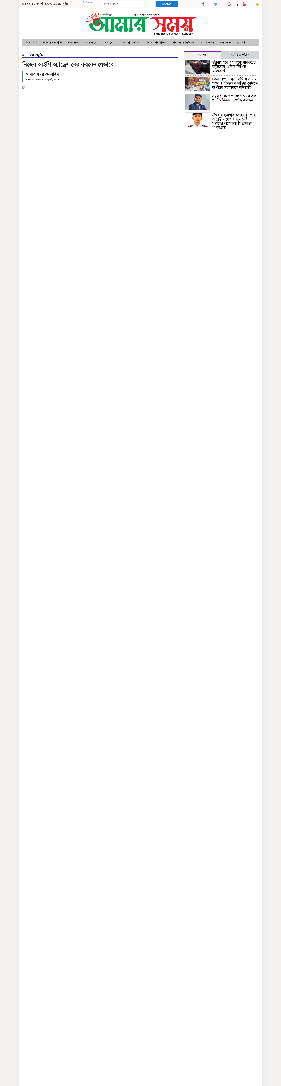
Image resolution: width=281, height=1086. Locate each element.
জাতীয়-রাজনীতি (52, 42)
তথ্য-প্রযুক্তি (36, 55)
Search (166, 4)
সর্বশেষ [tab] (202, 55)
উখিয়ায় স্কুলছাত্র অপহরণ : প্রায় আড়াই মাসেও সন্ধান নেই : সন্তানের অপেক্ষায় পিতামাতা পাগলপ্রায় (234, 121)
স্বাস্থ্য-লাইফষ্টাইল (130, 42)
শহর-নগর (73, 42)
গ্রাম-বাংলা (91, 42)
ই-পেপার (242, 42)
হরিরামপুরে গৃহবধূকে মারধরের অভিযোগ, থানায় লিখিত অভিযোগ (234, 66)
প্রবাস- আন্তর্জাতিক (156, 42)
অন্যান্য (224, 42)
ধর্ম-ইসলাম (207, 42)
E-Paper (88, 2)
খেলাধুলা (109, 42)
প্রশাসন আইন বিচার (184, 42)
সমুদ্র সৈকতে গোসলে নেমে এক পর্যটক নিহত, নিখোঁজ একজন (234, 98)
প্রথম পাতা (31, 42)
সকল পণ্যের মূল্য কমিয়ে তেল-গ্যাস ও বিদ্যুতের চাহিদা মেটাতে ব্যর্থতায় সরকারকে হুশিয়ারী (235, 83)
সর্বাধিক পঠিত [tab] (240, 55)
